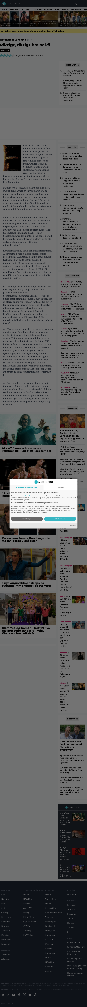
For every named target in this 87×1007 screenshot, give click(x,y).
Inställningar (26, 519)
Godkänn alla (60, 519)
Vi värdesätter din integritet (26, 487)
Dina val (61, 488)
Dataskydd (72, 526)
